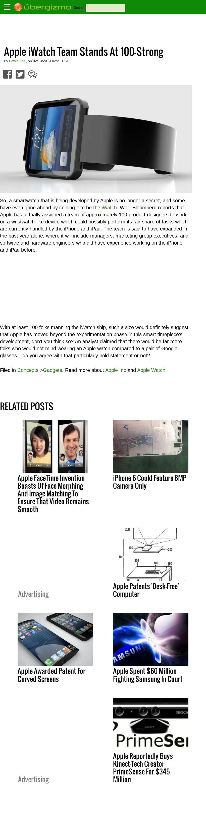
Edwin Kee (17, 61)
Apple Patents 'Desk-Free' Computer (146, 590)
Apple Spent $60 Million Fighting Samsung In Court (147, 675)
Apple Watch (151, 370)
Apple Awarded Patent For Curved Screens (51, 675)
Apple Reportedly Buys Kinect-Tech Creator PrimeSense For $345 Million (143, 767)
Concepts (27, 370)
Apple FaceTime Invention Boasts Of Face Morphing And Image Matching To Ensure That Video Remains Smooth (53, 493)
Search (79, 8)
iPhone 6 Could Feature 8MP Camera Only (149, 482)
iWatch (109, 207)
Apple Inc (115, 370)
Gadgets (52, 370)
